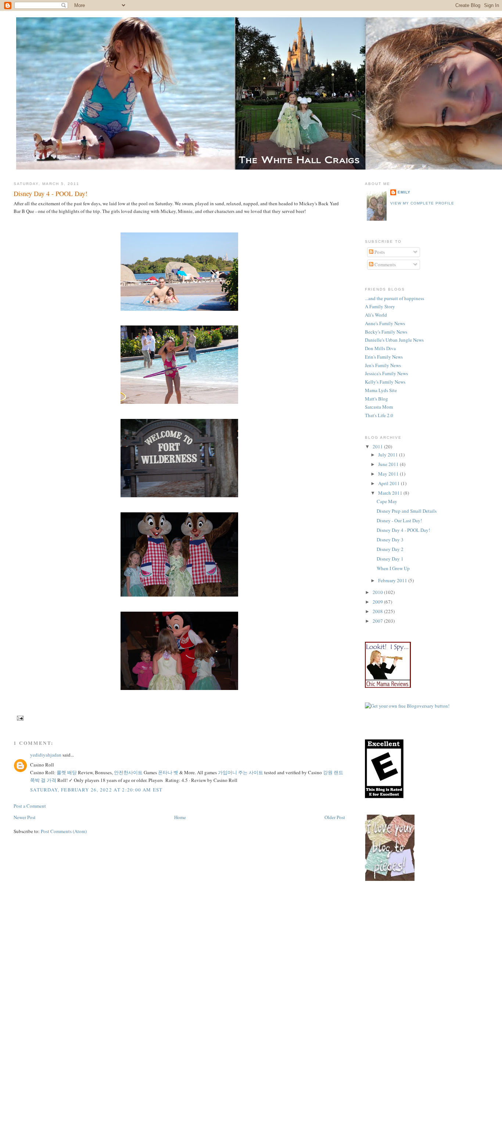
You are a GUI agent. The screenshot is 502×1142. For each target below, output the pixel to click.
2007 (378, 621)
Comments (384, 264)
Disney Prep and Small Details (407, 511)
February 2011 (393, 580)
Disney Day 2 (390, 549)
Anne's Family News (385, 323)
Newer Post (25, 817)
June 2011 (389, 464)
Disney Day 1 (390, 558)
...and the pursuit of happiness (394, 298)
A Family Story (380, 306)
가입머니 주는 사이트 (240, 772)
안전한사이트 (128, 772)
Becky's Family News (386, 331)
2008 (378, 611)
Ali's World (376, 315)
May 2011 (389, 473)
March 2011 (391, 493)
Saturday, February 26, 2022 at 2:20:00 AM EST (96, 789)
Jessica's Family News (386, 373)
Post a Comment (30, 806)
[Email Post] (19, 718)
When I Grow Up (393, 568)
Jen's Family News (383, 365)
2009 (378, 601)
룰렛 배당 (67, 772)
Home (180, 817)
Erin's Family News (384, 356)
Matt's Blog (376, 398)
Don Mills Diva (380, 348)
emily (404, 192)
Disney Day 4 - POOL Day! (50, 193)
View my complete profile (422, 203)
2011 (378, 446)
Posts (379, 252)
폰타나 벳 (168, 772)
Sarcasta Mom (379, 406)
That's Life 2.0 (379, 415)
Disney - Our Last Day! (399, 520)
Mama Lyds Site (381, 390)
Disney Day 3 (390, 539)
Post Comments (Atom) (64, 831)
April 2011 (389, 483)
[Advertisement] (433, 949)
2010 (378, 592)
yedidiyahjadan (45, 754)
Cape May (387, 501)
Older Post (334, 817)
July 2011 (388, 454)
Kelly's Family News (385, 381)
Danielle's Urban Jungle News (394, 340)
